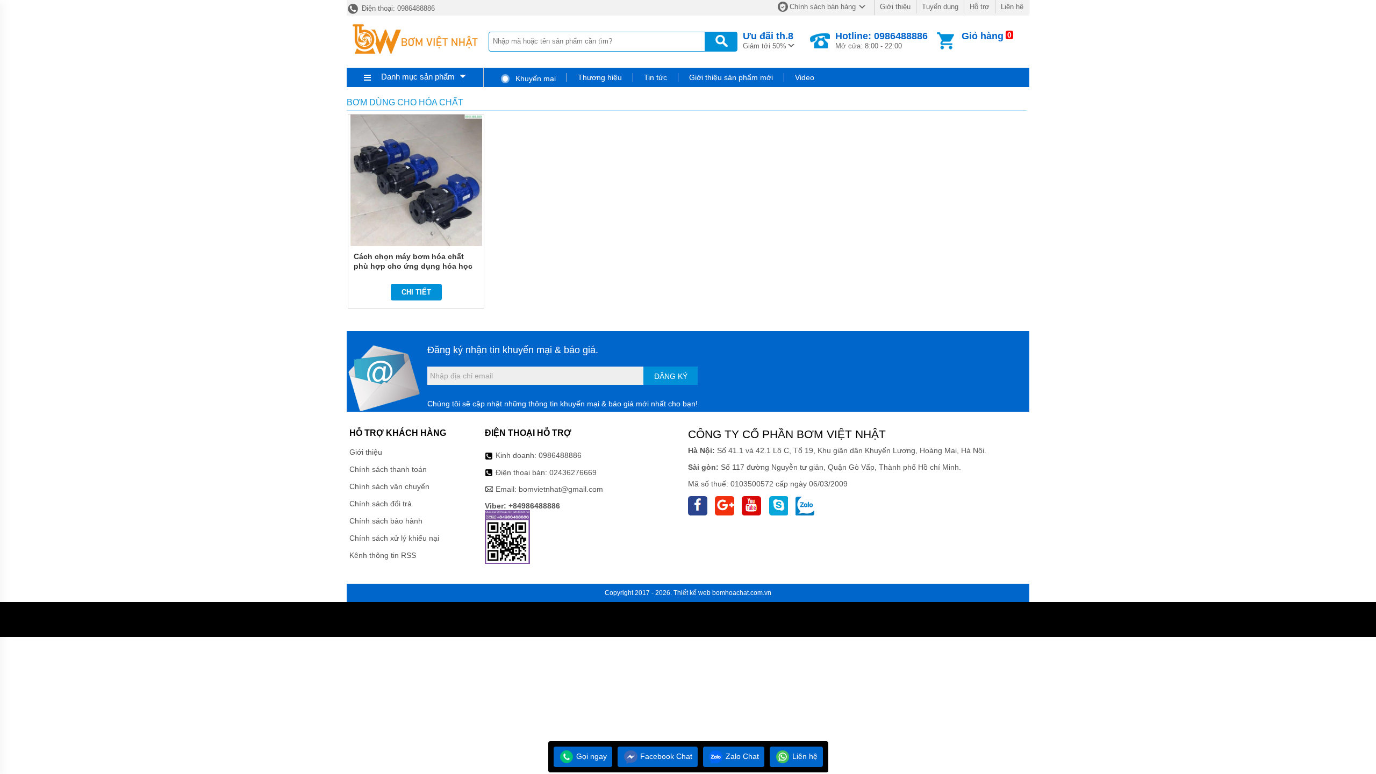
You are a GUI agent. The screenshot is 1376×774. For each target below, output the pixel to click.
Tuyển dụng (940, 7)
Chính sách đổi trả (380, 503)
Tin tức (655, 77)
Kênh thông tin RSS (382, 555)
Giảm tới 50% (768, 40)
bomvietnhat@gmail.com (561, 489)
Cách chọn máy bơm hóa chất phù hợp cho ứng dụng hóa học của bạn (413, 266)
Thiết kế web (692, 593)
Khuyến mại (534, 78)
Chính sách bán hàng (823, 7)
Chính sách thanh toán (388, 469)
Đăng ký (670, 376)
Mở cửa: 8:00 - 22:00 (881, 40)
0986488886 (560, 455)
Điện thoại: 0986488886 (397, 8)
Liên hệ (1012, 7)
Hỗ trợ (980, 7)
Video (804, 77)
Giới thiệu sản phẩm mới (731, 77)
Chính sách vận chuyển (389, 486)
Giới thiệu (895, 7)
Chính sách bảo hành (385, 521)
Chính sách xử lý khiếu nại (394, 538)
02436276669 (573, 472)
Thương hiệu (600, 77)
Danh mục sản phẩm (418, 76)
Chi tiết (416, 292)
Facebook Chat (665, 756)
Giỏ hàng (983, 36)
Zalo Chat (741, 756)
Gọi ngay (590, 756)
